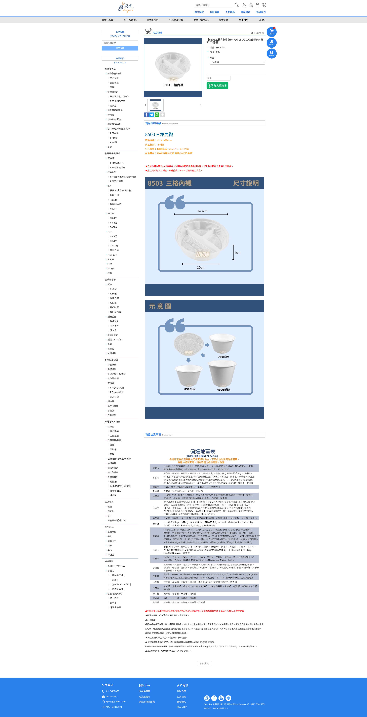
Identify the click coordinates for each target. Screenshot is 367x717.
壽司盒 (111, 114)
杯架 (110, 264)
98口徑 (113, 218)
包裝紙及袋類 (111, 359)
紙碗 (110, 284)
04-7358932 (112, 696)
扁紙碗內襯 (115, 312)
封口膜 (111, 268)
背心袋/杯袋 (113, 378)
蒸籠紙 (113, 481)
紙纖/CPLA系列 (115, 339)
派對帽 (113, 449)
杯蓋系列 (112, 172)
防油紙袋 (112, 364)
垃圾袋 (111, 554)
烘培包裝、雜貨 (112, 421)
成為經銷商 (144, 696)
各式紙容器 (110, 279)
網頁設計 (207, 708)
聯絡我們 (261, 12)
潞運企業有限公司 (126, 7)
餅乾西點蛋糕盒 (115, 110)
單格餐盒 (114, 321)
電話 (264, 5)
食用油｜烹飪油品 (116, 566)
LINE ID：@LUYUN (112, 707)
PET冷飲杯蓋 (116, 181)
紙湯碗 (113, 289)
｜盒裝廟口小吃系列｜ (121, 584)
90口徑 (113, 241)
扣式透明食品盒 (117, 101)
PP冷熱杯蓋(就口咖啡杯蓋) (123, 176)
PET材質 (114, 133)
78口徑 (113, 227)
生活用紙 (112, 531)
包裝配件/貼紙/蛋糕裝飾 (119, 458)
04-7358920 (112, 690)
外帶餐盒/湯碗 (114, 73)
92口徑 (113, 222)
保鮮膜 (113, 495)
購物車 (251, 5)
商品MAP (182, 707)
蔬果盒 (113, 105)
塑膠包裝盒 (110, 68)
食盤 (110, 344)
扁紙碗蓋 (114, 307)
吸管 (110, 506)
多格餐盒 (114, 325)
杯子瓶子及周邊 (112, 153)
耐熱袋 (111, 410)
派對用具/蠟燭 (114, 440)
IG (207, 698)
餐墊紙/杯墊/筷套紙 (117, 520)
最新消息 (214, 12)
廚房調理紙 (113, 477)
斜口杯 (113, 208)
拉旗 (112, 454)
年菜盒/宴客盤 (114, 124)
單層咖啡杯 (115, 204)
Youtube (221, 698)
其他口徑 (114, 250)
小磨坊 (111, 570)
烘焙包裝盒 (113, 467)
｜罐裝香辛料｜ (117, 575)
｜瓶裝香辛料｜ (117, 589)
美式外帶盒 (113, 335)
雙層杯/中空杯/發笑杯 (120, 190)
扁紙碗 (113, 302)
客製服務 (245, 12)
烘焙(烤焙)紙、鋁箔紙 (120, 486)
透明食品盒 (113, 92)
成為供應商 (144, 691)
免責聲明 (181, 696)
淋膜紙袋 (112, 369)
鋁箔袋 (111, 401)
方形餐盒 (114, 78)
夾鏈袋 (111, 383)
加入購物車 (220, 85)
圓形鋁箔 (114, 431)
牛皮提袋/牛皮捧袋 (117, 373)
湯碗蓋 (113, 293)
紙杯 (110, 186)
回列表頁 (204, 663)
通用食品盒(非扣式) (119, 96)
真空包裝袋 (113, 406)
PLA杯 (111, 259)
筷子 (110, 516)
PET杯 (111, 213)
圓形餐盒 (114, 82)
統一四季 (114, 598)
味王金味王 (115, 607)
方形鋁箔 (114, 435)
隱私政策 (181, 691)
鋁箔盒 (111, 426)
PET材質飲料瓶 (117, 167)
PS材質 (113, 142)
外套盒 (113, 330)
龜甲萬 (113, 602)
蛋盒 (110, 147)
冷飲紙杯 (114, 199)
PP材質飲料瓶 (117, 163)
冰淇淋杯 (112, 353)
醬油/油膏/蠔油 (115, 593)
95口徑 (113, 236)
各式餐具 (109, 501)
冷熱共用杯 (115, 195)
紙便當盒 (112, 316)
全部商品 (230, 12)
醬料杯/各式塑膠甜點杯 (119, 128)
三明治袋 (112, 415)
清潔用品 (112, 541)
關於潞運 (199, 12)
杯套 (110, 273)
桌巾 (110, 550)
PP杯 (110, 231)
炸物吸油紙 (115, 490)
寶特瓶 (111, 158)
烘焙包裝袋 (113, 472)
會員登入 (244, 5)
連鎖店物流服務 (147, 701)
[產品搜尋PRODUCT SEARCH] (236, 5)
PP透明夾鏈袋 (117, 387)
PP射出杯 (112, 254)
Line (228, 698)
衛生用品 (109, 527)
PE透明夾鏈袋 (117, 392)
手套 (110, 536)
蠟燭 (112, 445)
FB (214, 698)
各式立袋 (114, 396)
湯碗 (112, 87)
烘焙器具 (112, 463)
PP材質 (113, 137)
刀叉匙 (111, 511)
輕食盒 (111, 348)
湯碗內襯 (114, 298)
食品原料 (109, 561)
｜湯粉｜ (114, 580)
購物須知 (257, 5)
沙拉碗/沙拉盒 (114, 119)
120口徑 (114, 245)
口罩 (110, 545)
